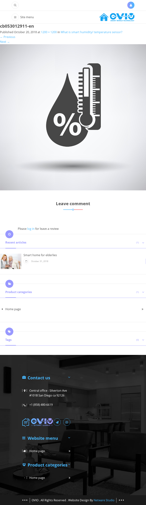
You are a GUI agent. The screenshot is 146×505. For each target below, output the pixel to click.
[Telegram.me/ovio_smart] (57, 422)
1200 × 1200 (49, 32)
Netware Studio (104, 500)
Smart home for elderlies (40, 255)
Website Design (79, 500)
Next (5, 42)
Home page (13, 309)
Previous (7, 37)
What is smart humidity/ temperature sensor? (91, 32)
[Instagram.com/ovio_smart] (66, 422)
